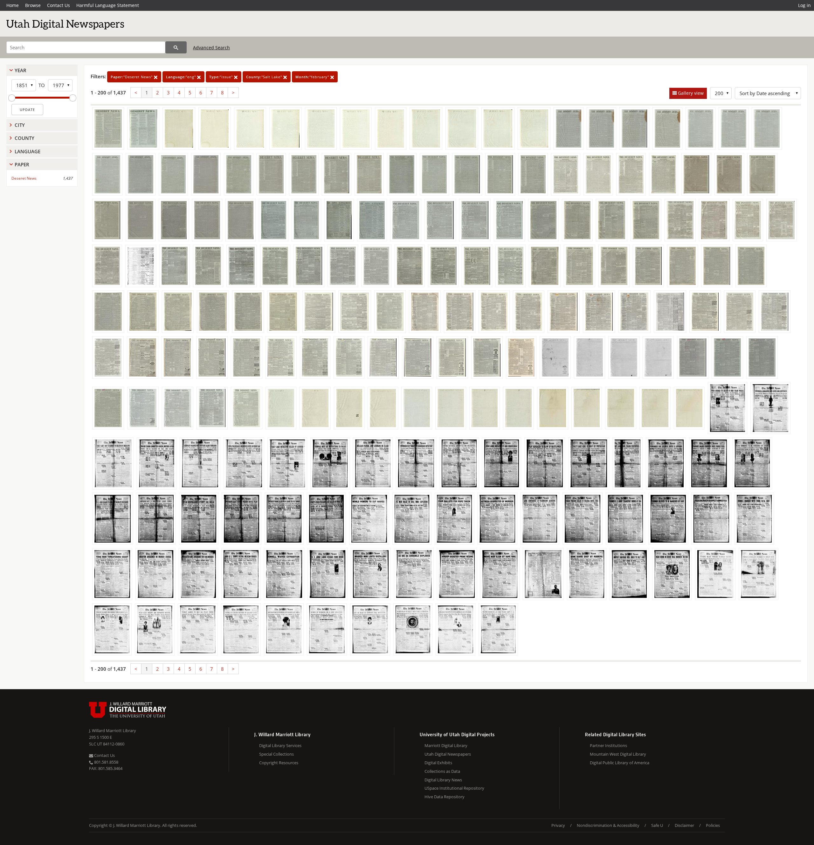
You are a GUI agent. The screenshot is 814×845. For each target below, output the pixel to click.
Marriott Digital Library (445, 745)
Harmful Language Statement (107, 5)
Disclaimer (684, 825)
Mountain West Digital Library (618, 754)
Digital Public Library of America (619, 762)
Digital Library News (443, 780)
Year (20, 70)
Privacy (558, 825)
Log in (804, 5)
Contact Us (58, 5)
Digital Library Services (280, 745)
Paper (22, 164)
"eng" (181, 76)
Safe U (657, 825)
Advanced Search (211, 48)
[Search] (176, 47)
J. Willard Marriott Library (112, 730)
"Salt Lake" (264, 76)
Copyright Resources (278, 762)
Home (12, 5)
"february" (312, 76)
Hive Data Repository (444, 797)
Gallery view (690, 93)
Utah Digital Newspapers (447, 754)
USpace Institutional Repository (454, 788)
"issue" (221, 76)
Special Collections (276, 754)
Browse (33, 5)
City (20, 125)
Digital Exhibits (438, 762)
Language (27, 151)
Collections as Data (442, 771)
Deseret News (24, 178)
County (24, 138)
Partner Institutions (608, 745)
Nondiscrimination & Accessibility (608, 825)
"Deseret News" (132, 76)
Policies (713, 825)
